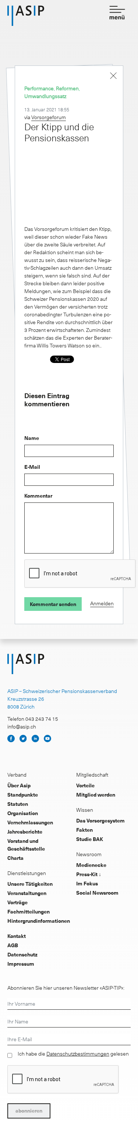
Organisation (22, 813)
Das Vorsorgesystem (100, 820)
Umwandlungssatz (45, 96)
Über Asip (19, 785)
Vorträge (17, 902)
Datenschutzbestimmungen (77, 1053)
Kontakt (16, 936)
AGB (12, 945)
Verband (16, 774)
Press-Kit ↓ (88, 874)
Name (31, 438)
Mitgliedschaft (92, 774)
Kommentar (38, 495)
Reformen (67, 88)
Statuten (17, 804)
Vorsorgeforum (48, 117)
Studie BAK (89, 839)
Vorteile (85, 785)
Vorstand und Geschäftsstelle (26, 844)
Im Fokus (87, 883)
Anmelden (102, 603)
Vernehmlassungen (30, 822)
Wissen (84, 810)
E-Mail (32, 467)
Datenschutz (22, 954)
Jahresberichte (24, 831)
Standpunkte (22, 794)
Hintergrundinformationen (38, 921)
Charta (15, 858)
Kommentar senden (53, 604)
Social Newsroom (97, 893)
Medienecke (91, 865)
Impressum (20, 964)
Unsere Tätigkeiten (30, 884)
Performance (39, 88)
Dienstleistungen (26, 873)
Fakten (84, 830)
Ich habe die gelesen (73, 1053)
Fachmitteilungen (28, 911)
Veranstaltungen (26, 893)
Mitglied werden (95, 794)
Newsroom (89, 854)
